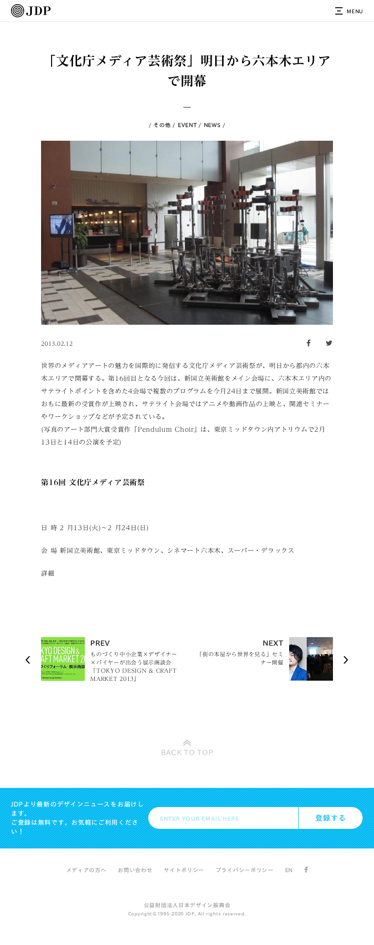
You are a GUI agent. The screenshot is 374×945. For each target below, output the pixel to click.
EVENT (187, 125)
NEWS (212, 125)
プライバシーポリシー (245, 870)
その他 (162, 125)
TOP (187, 752)
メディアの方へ (86, 870)
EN (289, 870)
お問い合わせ (135, 870)
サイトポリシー (184, 870)
